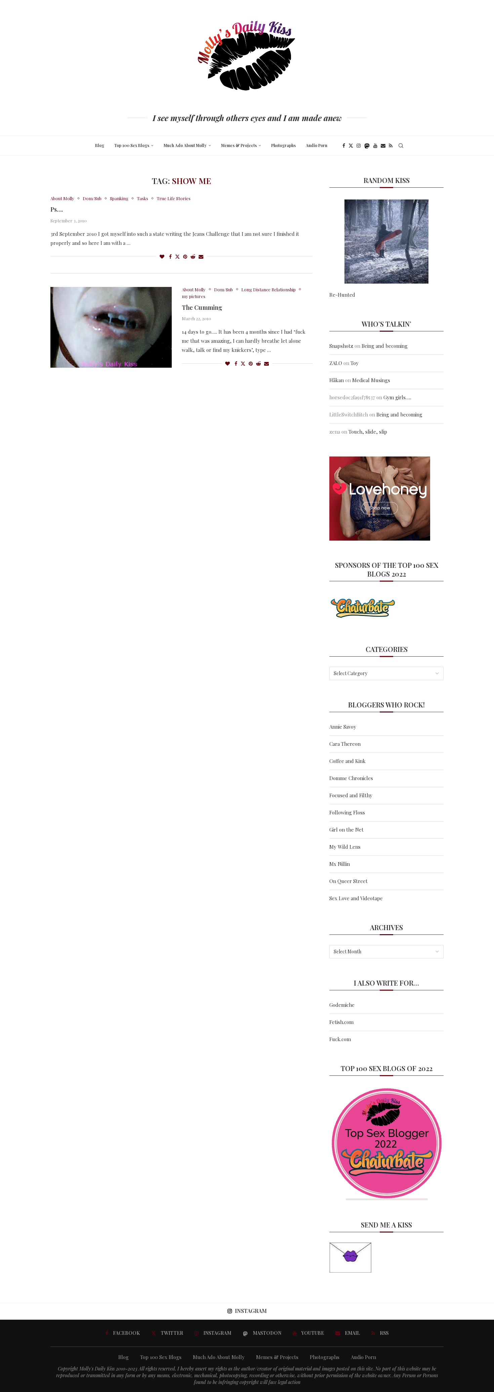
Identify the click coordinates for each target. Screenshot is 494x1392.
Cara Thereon (345, 743)
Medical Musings (371, 380)
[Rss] (391, 145)
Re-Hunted (342, 294)
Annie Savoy (342, 726)
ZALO (335, 363)
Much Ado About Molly (185, 145)
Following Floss (347, 812)
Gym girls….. (397, 397)
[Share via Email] (201, 256)
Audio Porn (316, 145)
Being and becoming (385, 345)
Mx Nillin (339, 863)
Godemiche (342, 1004)
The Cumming (202, 307)
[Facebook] (343, 145)
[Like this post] (162, 256)
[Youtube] (375, 145)
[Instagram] (359, 145)
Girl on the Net (346, 829)
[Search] (401, 145)
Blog (99, 145)
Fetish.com (341, 1022)
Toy (355, 363)
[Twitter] (350, 145)
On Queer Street (348, 881)
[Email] (383, 145)
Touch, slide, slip (367, 431)
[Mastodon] (367, 145)
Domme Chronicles (351, 778)
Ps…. (56, 209)
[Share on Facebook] (170, 256)
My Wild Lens (345, 846)
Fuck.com (340, 1039)
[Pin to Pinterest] (185, 256)
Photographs (283, 145)
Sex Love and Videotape (356, 898)
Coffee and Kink (347, 761)
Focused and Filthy (350, 795)
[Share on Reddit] (193, 256)
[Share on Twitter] (177, 256)
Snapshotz (341, 345)
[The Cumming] (111, 327)
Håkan (336, 380)
